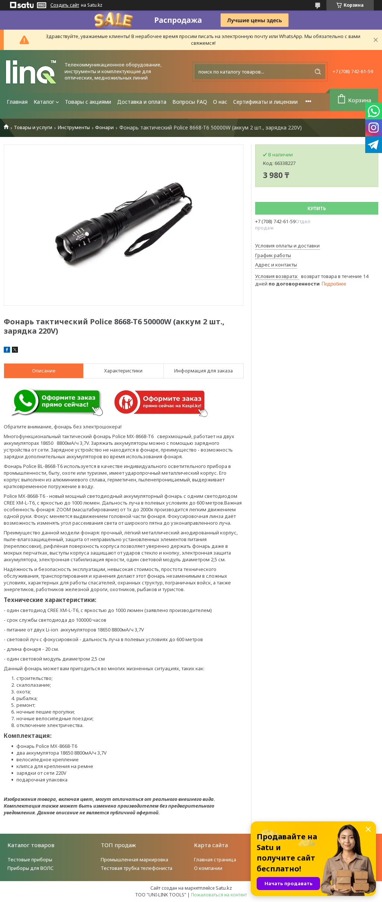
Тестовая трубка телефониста (136, 868)
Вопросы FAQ (189, 101)
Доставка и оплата (141, 101)
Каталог (44, 101)
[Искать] (317, 71)
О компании (208, 868)
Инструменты (74, 127)
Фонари (104, 127)
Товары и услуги (33, 127)
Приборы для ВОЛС (30, 868)
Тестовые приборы (29, 859)
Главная (17, 101)
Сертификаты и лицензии (265, 101)
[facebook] (7, 350)
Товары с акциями (88, 101)
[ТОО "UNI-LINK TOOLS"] (32, 71)
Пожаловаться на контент (219, 895)
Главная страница (215, 859)
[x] (15, 350)
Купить (316, 208)
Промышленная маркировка (134, 859)
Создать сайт (64, 5)
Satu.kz (224, 887)
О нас (220, 101)
